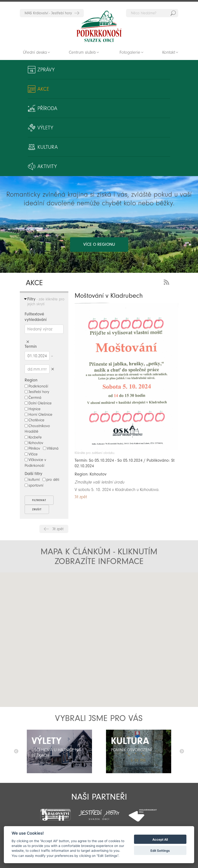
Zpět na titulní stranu (99, 26)
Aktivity (47, 166)
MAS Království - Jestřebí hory (48, 13)
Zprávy (46, 70)
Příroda (47, 108)
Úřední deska (35, 52)
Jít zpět (58, 529)
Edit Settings (160, 851)
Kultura (47, 147)
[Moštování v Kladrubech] (126, 448)
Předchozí (16, 751)
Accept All (160, 839)
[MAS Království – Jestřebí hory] (55, 812)
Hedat (173, 13)
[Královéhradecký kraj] (142, 812)
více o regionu (99, 244)
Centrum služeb (82, 52)
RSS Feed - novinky (167, 281)
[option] (59, 751)
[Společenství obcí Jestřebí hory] (99, 812)
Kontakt (168, 52)
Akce (43, 89)
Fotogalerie (130, 52)
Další (181, 751)
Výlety (45, 128)
